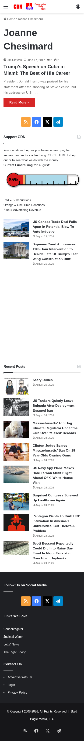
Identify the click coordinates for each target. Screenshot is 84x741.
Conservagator (13, 629)
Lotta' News (11, 644)
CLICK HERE (57, 155)
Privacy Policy (17, 692)
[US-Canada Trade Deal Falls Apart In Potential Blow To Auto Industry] (16, 228)
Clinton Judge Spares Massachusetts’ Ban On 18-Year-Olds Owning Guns (54, 450)
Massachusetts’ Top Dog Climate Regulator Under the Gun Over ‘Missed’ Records (55, 428)
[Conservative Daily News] (30, 6)
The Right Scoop (15, 652)
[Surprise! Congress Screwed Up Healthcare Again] (16, 501)
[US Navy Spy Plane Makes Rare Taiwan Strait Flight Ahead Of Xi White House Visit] (16, 474)
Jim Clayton (14, 60)
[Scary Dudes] (16, 386)
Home (10, 19)
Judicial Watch (13, 636)
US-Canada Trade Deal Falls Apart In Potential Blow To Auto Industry (55, 226)
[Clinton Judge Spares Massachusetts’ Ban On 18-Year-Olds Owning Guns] (16, 452)
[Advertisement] (42, 315)
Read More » (19, 102)
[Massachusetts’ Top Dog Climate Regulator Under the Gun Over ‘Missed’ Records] (16, 429)
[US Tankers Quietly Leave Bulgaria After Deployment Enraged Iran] (16, 407)
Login (11, 685)
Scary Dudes (43, 380)
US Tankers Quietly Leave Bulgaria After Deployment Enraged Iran (53, 405)
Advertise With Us (20, 677)
